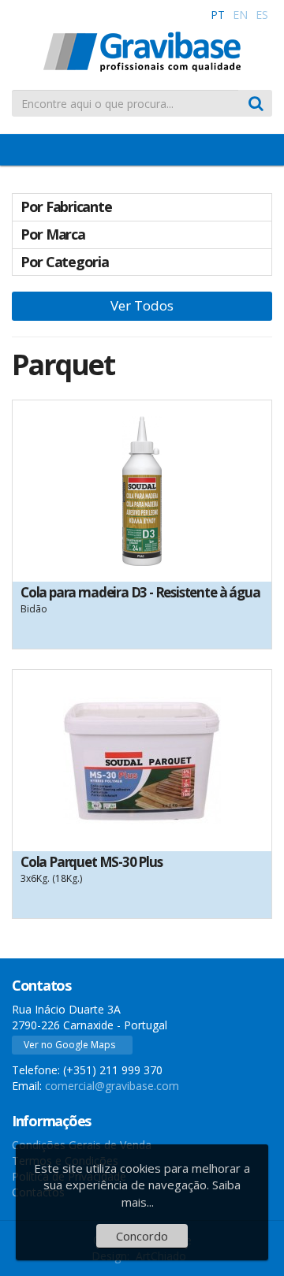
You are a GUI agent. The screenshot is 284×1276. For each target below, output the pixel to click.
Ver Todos (142, 305)
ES (262, 14)
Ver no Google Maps (69, 1044)
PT (218, 14)
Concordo (142, 1236)
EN (240, 14)
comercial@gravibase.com (112, 1085)
